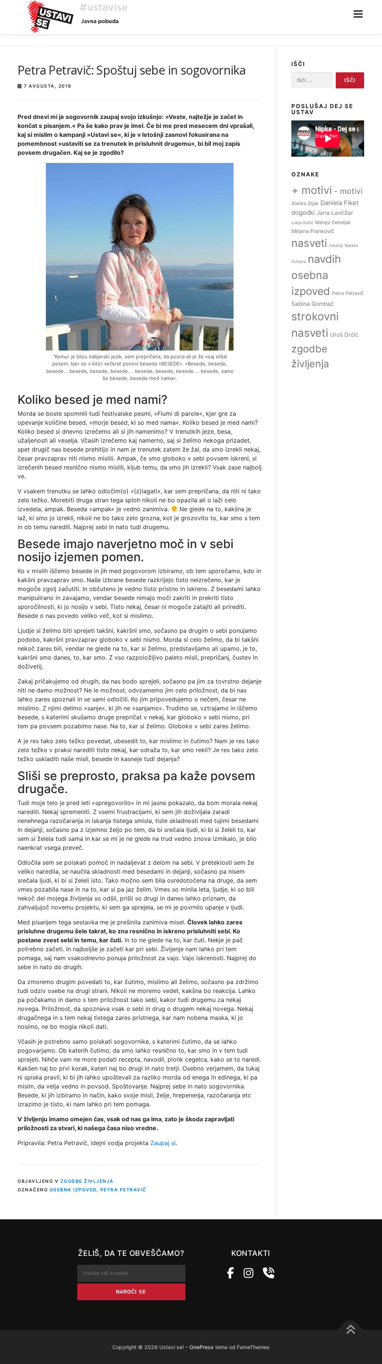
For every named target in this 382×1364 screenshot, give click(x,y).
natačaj (336, 245)
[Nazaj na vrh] (350, 1330)
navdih (324, 258)
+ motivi (311, 190)
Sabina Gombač (312, 303)
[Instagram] (248, 1273)
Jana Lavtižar (335, 212)
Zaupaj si (163, 1143)
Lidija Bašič (302, 222)
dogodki (303, 212)
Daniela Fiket (339, 203)
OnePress (202, 1347)
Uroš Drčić (344, 334)
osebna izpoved (73, 1189)
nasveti (309, 243)
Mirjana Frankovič (312, 231)
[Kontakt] (268, 1273)
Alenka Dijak (305, 203)
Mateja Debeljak (333, 222)
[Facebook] (230, 1273)
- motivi (348, 191)
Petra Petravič (123, 1189)
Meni (357, 14)
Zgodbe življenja (87, 1181)
